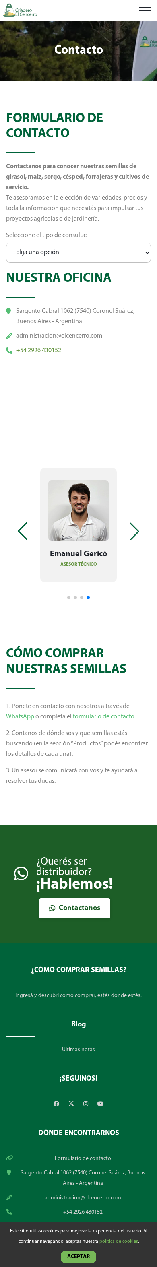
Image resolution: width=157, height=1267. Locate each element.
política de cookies (118, 1241)
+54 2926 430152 (38, 350)
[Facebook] (57, 1104)
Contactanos (79, 908)
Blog (78, 1024)
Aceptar (78, 1257)
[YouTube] (100, 1104)
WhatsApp (20, 717)
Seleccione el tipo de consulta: (46, 235)
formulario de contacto (103, 717)
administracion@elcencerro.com (59, 336)
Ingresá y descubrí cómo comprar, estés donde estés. (78, 996)
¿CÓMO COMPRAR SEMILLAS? (78, 970)
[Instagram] (86, 1104)
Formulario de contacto (83, 1159)
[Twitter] (71, 1104)
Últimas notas (78, 1050)
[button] (134, 531)
